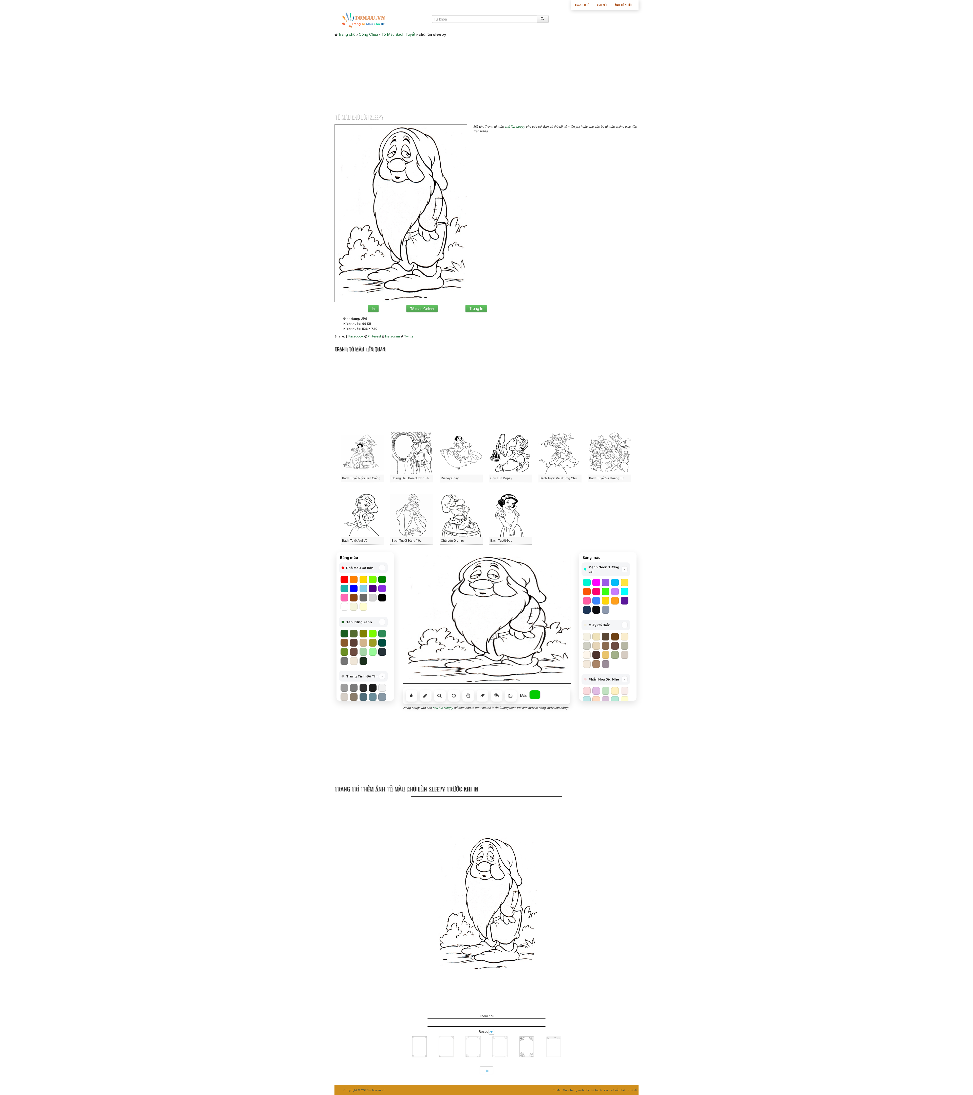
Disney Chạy (450, 478)
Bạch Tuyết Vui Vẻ (354, 540)
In (373, 308)
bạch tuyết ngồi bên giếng (361, 478)
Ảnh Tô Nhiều (623, 5)
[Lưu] (511, 696)
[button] (363, 567)
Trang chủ (582, 5)
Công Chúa (368, 34)
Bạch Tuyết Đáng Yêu (406, 540)
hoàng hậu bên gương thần (411, 478)
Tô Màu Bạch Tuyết (398, 34)
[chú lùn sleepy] (400, 213)
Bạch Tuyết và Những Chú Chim (562, 478)
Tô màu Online (422, 308)
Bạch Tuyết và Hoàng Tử (606, 478)
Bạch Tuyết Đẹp (501, 540)
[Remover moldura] (491, 1032)
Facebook (356, 336)
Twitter (409, 336)
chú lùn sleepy (514, 126)
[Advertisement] (486, 73)
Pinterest (374, 336)
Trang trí (476, 308)
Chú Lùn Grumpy (452, 540)
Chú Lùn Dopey (501, 478)
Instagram (392, 336)
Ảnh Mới (602, 5)
